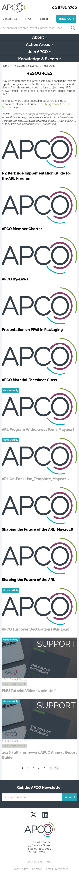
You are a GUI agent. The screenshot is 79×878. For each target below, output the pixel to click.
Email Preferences (57, 868)
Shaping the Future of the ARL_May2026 (37, 529)
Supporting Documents (14, 684)
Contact (37, 868)
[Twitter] (33, 815)
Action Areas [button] (38, 44)
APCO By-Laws (15, 279)
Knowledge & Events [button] (38, 58)
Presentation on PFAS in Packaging (32, 329)
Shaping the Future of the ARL (28, 579)
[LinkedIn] (45, 815)
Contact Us (10, 18)
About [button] (38, 37)
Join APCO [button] (38, 51)
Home (5, 65)
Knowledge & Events (25, 65)
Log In (44, 18)
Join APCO (65, 18)
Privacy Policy (19, 868)
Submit (68, 797)
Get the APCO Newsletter (39, 787)
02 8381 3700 (64, 7)
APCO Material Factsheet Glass (29, 380)
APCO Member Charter (22, 229)
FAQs (28, 18)
